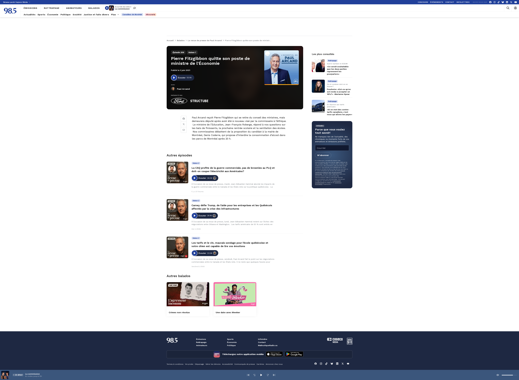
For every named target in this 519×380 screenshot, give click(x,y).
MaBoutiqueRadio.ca (267, 345)
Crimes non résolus (179, 312)
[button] (248, 375)
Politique (231, 345)
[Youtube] (515, 2)
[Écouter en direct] (107, 8)
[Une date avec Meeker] (235, 294)
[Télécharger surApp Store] (274, 354)
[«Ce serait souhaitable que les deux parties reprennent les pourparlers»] (318, 65)
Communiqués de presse (244, 364)
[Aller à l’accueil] (10, 11)
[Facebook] (490, 2)
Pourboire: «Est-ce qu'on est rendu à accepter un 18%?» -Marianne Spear (339, 91)
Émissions (201, 339)
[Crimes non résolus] (188, 294)
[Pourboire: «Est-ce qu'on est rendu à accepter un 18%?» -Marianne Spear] (318, 86)
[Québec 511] (349, 344)
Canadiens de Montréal (132, 15)
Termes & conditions (175, 364)
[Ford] (179, 100)
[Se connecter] (515, 8)
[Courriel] (184, 130)
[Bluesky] (503, 2)
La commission (122, 9)
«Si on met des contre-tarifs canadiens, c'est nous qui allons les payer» (339, 112)
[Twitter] (184, 124)
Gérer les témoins (213, 364)
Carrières (260, 364)
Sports (230, 339)
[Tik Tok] (499, 2)
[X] (511, 2)
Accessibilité (227, 364)
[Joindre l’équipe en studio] (135, 8)
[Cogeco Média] (335, 342)
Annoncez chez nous (274, 364)
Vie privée (189, 364)
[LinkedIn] (507, 2)
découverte (150, 15)
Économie (232, 342)
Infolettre (262, 339)
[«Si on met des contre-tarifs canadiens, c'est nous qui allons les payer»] (318, 106)
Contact (262, 342)
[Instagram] (494, 2)
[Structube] (199, 100)
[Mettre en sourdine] (498, 375)
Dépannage (199, 364)
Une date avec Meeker (228, 312)
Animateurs (201, 345)
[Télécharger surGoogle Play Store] (294, 354)
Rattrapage (201, 342)
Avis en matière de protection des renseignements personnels (330, 172)
